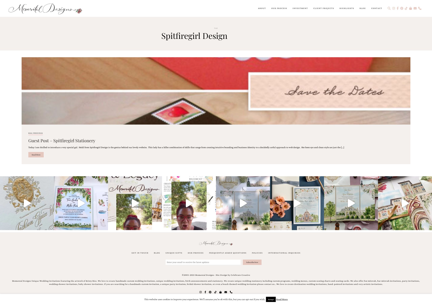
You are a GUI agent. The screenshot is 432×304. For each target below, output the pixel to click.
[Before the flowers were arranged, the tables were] (243, 203)
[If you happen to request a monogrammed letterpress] (27, 203)
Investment (300, 8)
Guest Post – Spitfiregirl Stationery (61, 140)
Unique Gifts (174, 253)
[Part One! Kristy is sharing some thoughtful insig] (189, 203)
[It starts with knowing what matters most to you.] (405, 203)
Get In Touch (140, 253)
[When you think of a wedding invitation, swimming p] (81, 203)
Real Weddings (35, 133)
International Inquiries (284, 253)
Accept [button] (271, 299)
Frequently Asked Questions (228, 253)
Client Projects (323, 8)
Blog (363, 8)
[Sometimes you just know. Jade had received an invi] (351, 203)
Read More (36, 155)
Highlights (347, 8)
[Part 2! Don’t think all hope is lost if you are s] (135, 203)
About (262, 8)
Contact (376, 8)
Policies (257, 253)
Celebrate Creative (240, 275)
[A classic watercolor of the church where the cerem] (297, 203)
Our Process (279, 8)
